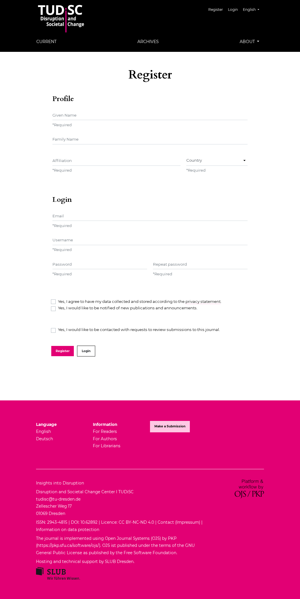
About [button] (248, 41)
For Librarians (106, 445)
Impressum (187, 522)
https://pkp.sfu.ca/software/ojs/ (68, 545)
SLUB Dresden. (120, 561)
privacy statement (203, 301)
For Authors (105, 438)
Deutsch (44, 438)
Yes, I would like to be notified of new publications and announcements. (127, 308)
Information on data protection (67, 529)
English (43, 431)
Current (46, 41)
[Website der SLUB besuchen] (58, 573)
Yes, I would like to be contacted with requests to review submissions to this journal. (139, 329)
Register (215, 9)
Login (233, 9)
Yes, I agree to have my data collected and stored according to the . (139, 301)
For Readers (105, 431)
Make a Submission (169, 426)
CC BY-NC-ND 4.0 (136, 522)
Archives (148, 41)
